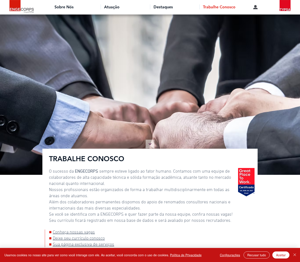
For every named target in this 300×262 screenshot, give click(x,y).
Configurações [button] (230, 255)
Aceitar (281, 255)
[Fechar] (294, 254)
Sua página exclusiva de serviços (83, 244)
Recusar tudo (256, 255)
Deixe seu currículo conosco (79, 238)
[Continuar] (150, 144)
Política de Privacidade (186, 255)
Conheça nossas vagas (74, 232)
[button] (76, 6)
